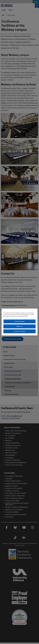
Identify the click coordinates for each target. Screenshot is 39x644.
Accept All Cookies (19, 331)
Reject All (20, 326)
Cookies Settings (19, 321)
